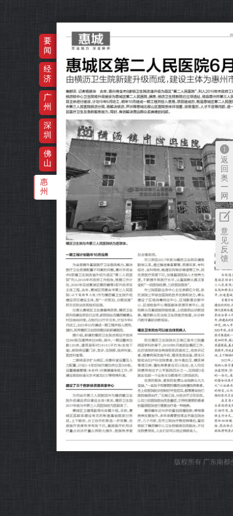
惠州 (44, 186)
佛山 (47, 158)
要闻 (47, 45)
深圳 (47, 130)
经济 (47, 73)
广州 (47, 101)
